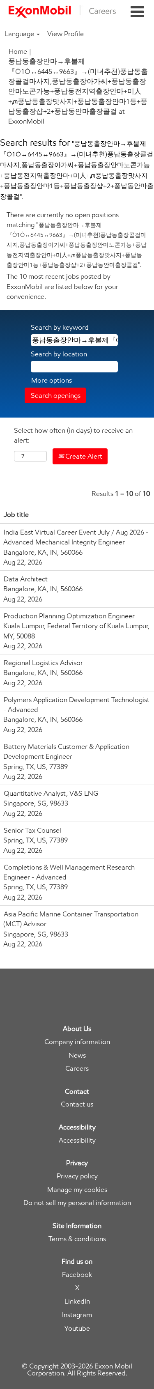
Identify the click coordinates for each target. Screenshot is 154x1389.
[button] (137, 12)
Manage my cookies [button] (77, 1190)
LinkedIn (77, 1301)
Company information (77, 1042)
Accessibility (77, 1140)
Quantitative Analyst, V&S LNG (51, 793)
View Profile (65, 34)
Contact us (77, 1104)
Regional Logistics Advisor (43, 663)
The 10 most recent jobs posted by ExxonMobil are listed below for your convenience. (62, 286)
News (77, 1055)
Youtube (77, 1328)
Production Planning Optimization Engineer (69, 616)
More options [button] (51, 380)
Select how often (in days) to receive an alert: (73, 435)
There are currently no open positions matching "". (77, 240)
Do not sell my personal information (77, 1203)
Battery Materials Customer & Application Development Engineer (66, 751)
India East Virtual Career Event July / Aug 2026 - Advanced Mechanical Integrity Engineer (76, 537)
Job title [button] (16, 514)
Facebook (77, 1275)
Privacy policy (77, 1176)
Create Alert (83, 456)
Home (18, 51)
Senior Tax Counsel (32, 830)
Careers (77, 1068)
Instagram (77, 1315)
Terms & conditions (77, 1239)
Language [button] (20, 34)
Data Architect (26, 579)
